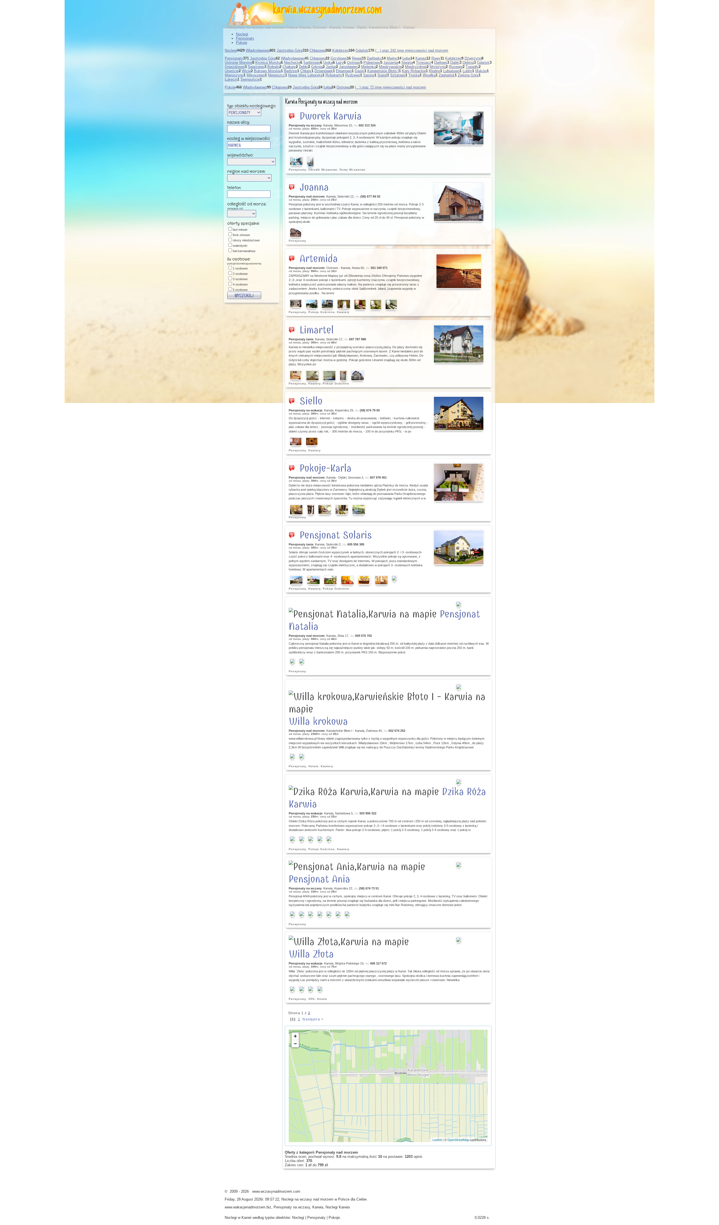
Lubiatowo (451, 71)
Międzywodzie (390, 67)
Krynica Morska (268, 62)
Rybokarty (334, 75)
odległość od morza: (247, 205)
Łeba (406, 58)
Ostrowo (353, 62)
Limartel (317, 330)
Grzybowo (339, 58)
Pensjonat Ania (319, 879)
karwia (285, 10)
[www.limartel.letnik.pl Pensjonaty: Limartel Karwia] (459, 344)
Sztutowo (397, 75)
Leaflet (437, 1139)
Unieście (232, 71)
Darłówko (374, 58)
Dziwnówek (324, 71)
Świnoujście (250, 79)
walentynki (240, 245)
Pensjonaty (245, 38)
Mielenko (368, 67)
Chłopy (305, 71)
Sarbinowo (311, 62)
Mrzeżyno (438, 67)
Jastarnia (390, 62)
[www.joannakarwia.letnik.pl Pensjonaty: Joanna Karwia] (459, 202)
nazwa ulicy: (238, 122)
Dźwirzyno (473, 58)
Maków (481, 71)
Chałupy (289, 67)
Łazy (340, 62)
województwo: (240, 155)
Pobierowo (371, 62)
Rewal (357, 58)
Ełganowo (344, 71)
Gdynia (317, 67)
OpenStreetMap (458, 1139)
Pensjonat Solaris (336, 535)
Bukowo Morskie (267, 71)
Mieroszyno (234, 75)
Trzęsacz (423, 62)
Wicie (246, 71)
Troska (414, 75)
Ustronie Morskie (238, 62)
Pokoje (241, 42)
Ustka (328, 62)
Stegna (407, 62)
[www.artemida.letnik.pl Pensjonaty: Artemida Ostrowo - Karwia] (459, 271)
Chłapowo (317, 50)
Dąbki (454, 62)
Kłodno (434, 71)
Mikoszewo (256, 75)
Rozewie (456, 67)
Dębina (468, 62)
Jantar (331, 67)
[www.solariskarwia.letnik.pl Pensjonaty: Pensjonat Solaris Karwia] (459, 547)
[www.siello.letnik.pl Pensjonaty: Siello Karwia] (459, 413)
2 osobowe (240, 273)
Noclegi (242, 34)
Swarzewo (256, 67)
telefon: (234, 187)
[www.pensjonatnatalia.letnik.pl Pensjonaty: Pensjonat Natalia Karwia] (459, 604)
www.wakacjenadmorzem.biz (248, 1207)
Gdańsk (362, 50)
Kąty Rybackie (414, 71)
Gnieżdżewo (235, 67)
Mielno (392, 58)
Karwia (420, 58)
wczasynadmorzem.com (340, 10)
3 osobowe (240, 279)
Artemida (319, 258)
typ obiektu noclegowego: (251, 106)
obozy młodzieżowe (246, 240)
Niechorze (292, 62)
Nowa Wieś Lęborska (305, 75)
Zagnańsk (447, 75)
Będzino (290, 71)
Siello (311, 401)
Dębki (303, 67)
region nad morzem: (246, 171)
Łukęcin (231, 79)
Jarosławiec (348, 67)
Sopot (382, 75)
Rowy (435, 58)
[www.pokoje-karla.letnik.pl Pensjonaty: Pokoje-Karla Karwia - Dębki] (459, 482)
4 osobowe (240, 284)
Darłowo (440, 62)
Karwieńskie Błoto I (383, 71)
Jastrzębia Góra (289, 50)
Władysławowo (258, 50)
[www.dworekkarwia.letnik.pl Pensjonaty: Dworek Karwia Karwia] (459, 128)
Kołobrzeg (340, 50)
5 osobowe (240, 289)
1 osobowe (240, 268)
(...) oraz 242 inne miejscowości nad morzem (411, 50)
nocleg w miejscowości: (248, 138)
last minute (240, 229)
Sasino (368, 75)
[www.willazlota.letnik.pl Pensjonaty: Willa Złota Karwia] (459, 939)
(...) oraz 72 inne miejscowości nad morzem (390, 87)
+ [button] (295, 1036)
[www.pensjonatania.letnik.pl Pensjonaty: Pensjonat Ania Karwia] (459, 864)
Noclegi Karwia (338, 1207)
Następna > (313, 1019)
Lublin (467, 71)
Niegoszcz (276, 75)
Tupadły (472, 67)
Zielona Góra (468, 75)
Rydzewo (352, 75)
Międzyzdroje (416, 67)
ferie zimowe (241, 235)
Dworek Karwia (330, 116)
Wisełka (429, 75)
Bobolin (273, 67)
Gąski (359, 71)
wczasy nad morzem (316, 1199)
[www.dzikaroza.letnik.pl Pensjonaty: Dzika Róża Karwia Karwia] (459, 781)
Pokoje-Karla (325, 468)
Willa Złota (311, 954)
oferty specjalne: (243, 223)
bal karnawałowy (244, 251)
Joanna (314, 187)
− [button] (295, 1044)
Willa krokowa (318, 721)
